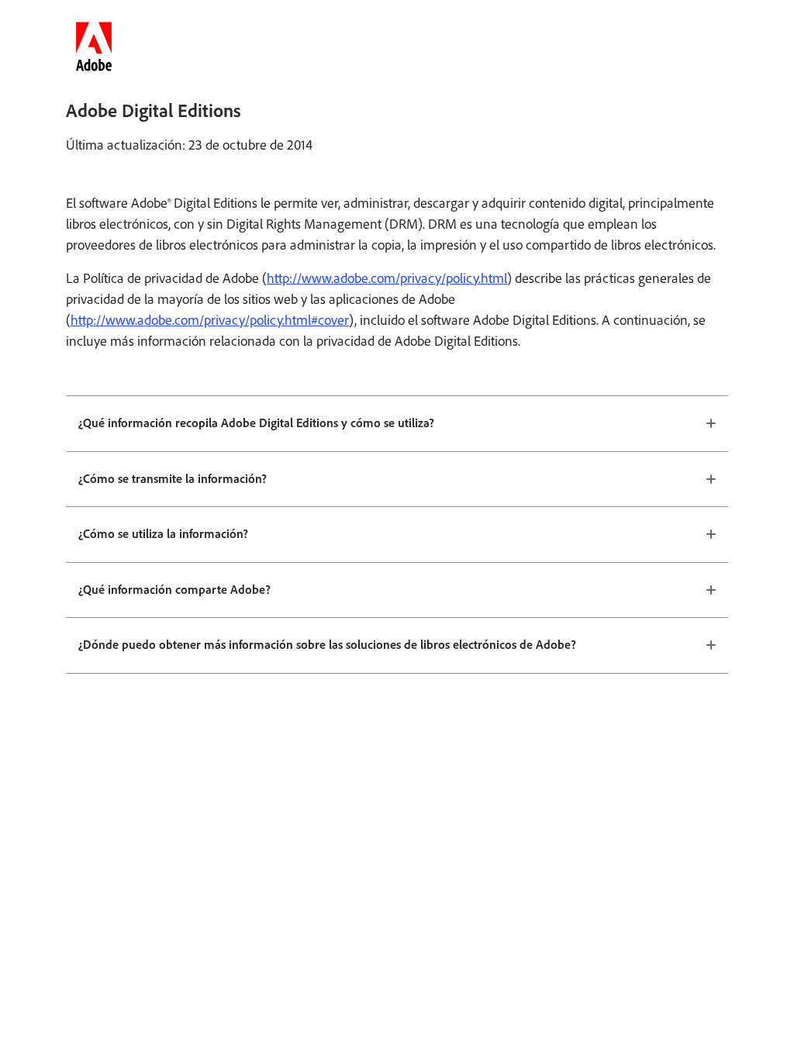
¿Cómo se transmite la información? (172, 478)
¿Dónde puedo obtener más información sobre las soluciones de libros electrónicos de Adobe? (327, 644)
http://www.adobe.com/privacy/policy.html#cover (210, 320)
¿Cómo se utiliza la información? (163, 533)
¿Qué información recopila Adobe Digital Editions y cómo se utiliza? (256, 423)
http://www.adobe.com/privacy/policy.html (387, 278)
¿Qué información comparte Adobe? (174, 589)
